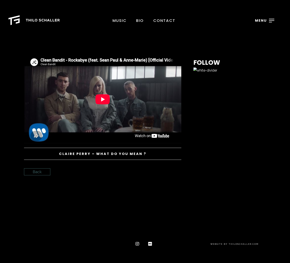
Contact (164, 20)
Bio (140, 20)
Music (120, 20)
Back (37, 172)
